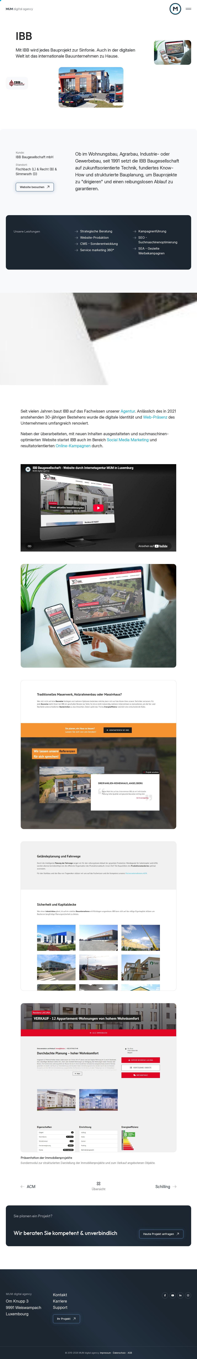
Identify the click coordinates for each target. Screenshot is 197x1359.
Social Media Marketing (128, 439)
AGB (130, 1352)
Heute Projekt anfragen (158, 1234)
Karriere (60, 1301)
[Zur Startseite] (175, 9)
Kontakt (60, 1294)
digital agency (19, 9)
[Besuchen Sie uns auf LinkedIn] (180, 1295)
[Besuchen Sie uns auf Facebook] (165, 1295)
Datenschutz (119, 1352)
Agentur (128, 411)
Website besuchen (32, 187)
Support (60, 1307)
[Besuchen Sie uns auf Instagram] (188, 1295)
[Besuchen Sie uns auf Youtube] (173, 1295)
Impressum (105, 1352)
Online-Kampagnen (73, 445)
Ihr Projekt (63, 1318)
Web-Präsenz (154, 417)
